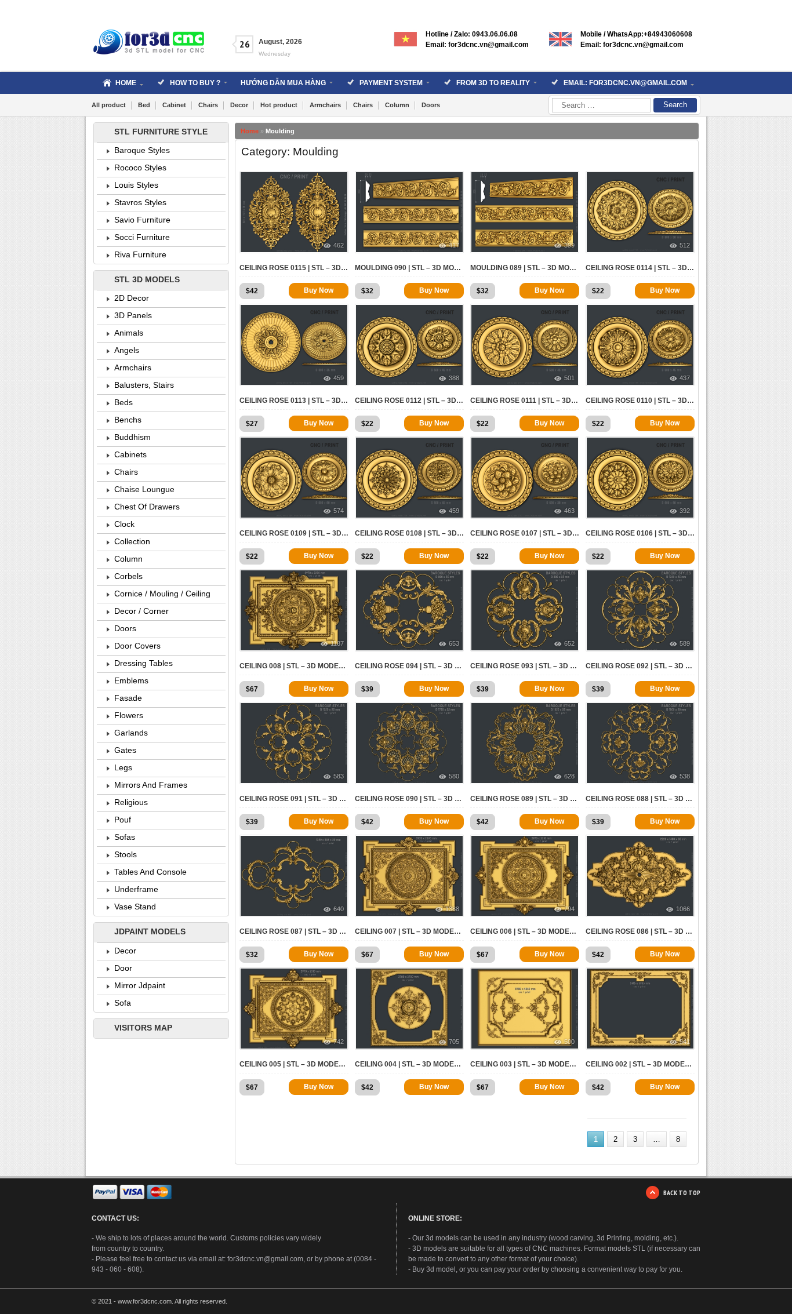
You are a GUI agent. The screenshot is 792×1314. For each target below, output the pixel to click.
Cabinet (174, 104)
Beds (123, 402)
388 (454, 377)
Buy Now (318, 290)
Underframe (136, 889)
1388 (452, 908)
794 (569, 908)
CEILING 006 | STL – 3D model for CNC (524, 931)
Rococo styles (140, 167)
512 (685, 245)
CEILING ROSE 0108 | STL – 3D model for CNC (409, 533)
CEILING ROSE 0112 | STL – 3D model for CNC (409, 400)
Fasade (128, 698)
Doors (431, 104)
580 (454, 776)
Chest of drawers (147, 506)
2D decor (131, 298)
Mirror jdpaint (139, 985)
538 (685, 776)
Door (123, 968)
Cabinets (130, 454)
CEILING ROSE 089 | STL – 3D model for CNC (524, 799)
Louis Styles (136, 185)
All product (109, 104)
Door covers (137, 645)
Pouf (122, 819)
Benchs (127, 419)
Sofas (124, 837)
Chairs (208, 104)
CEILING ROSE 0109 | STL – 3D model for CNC (293, 533)
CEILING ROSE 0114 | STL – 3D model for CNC (640, 268)
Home (250, 131)
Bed (144, 104)
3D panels (133, 315)
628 (569, 776)
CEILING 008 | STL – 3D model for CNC (293, 666)
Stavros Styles (140, 202)
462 (338, 245)
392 (685, 510)
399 (569, 245)
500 (569, 1041)
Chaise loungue (144, 489)
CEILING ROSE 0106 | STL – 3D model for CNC (640, 533)
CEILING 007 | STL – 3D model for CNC (409, 931)
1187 (337, 643)
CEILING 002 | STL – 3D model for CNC (640, 1064)
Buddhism (132, 437)
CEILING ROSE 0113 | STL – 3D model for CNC (293, 400)
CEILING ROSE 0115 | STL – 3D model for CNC (293, 268)
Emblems (131, 680)
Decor (239, 104)
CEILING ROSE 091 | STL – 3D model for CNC (293, 799)
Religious (131, 802)
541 (685, 1041)
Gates (125, 750)
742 (338, 1041)
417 (454, 245)
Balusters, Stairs (144, 385)
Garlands (131, 732)
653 (454, 643)
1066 (683, 908)
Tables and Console (150, 871)
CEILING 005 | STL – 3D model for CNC (293, 1064)
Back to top (681, 1192)
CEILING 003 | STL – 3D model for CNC (524, 1064)
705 (454, 1041)
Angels (126, 350)
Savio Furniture (142, 219)
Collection (132, 541)
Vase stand (135, 906)
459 (338, 377)
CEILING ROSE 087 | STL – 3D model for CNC (293, 931)
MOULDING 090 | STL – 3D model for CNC (409, 268)
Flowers (128, 715)
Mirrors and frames (150, 784)
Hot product (278, 104)
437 (685, 377)
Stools (125, 854)
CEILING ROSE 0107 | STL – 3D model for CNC (524, 533)
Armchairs (325, 104)
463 (569, 510)
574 (338, 510)
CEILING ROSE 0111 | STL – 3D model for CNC (524, 400)
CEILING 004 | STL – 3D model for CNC (409, 1064)
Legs (123, 767)
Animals (128, 332)
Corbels (128, 576)
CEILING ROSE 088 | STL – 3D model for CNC (640, 799)
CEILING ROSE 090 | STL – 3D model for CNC (409, 799)
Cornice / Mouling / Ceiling (162, 593)
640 (338, 908)
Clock (124, 524)
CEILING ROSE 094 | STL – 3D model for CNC (409, 666)
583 (338, 776)
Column (397, 104)
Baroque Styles (142, 150)
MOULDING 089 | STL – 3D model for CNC (524, 268)
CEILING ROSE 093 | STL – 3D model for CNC (524, 666)
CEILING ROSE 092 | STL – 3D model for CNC (640, 666)
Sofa (122, 1002)
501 (569, 377)
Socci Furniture (142, 237)
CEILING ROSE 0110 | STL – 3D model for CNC (640, 400)
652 (569, 643)
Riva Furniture (140, 254)
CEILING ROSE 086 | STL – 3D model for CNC (640, 931)
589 (685, 643)
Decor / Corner (141, 611)
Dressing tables (143, 663)
